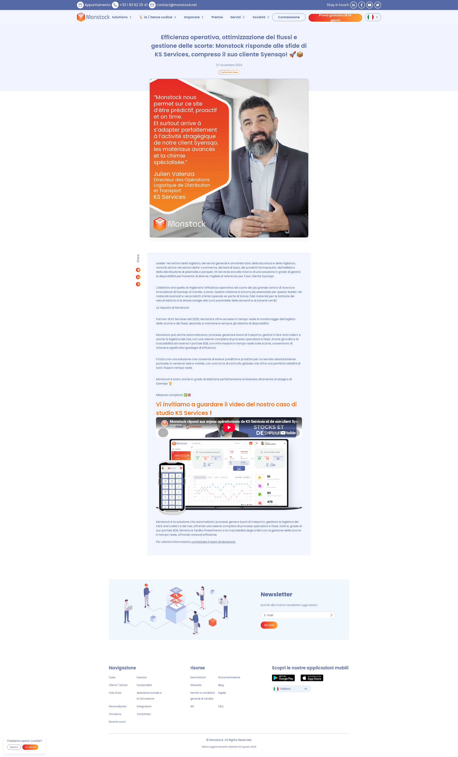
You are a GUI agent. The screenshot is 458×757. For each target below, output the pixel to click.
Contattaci (144, 714)
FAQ (220, 706)
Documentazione (229, 677)
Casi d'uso (115, 693)
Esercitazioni (198, 677)
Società (259, 17)
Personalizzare (117, 706)
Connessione (289, 17)
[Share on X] (138, 271)
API (192, 706)
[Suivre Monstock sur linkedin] (353, 5)
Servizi (235, 17)
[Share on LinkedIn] (138, 278)
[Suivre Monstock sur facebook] (361, 5)
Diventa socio (117, 722)
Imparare (192, 17)
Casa (112, 677)
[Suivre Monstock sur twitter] (377, 5)
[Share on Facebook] (138, 285)
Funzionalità (144, 685)
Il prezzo (142, 677)
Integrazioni (144, 706)
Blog (221, 685)
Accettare (30, 747)
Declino (14, 747)
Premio (217, 17)
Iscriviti (269, 625)
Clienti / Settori (118, 685)
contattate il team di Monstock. (213, 542)
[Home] (93, 17)
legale (222, 693)
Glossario (196, 685)
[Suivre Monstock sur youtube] (369, 5)
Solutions (120, 17)
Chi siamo (115, 714)
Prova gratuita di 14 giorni (335, 18)
